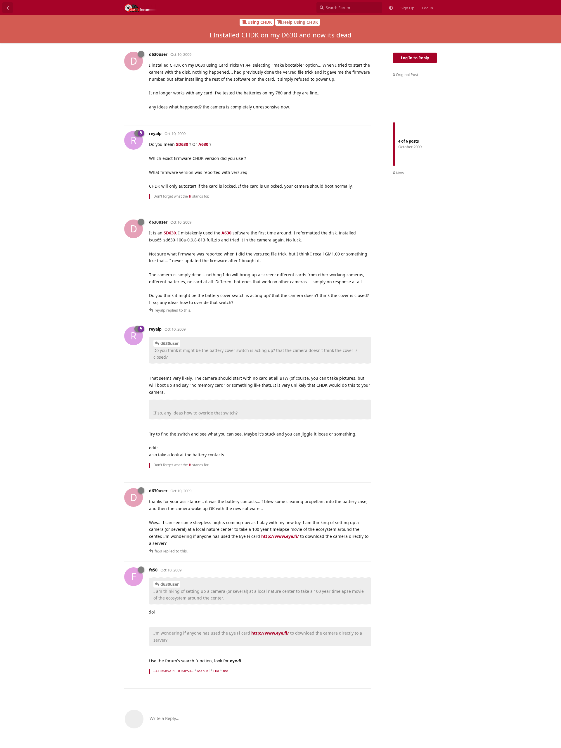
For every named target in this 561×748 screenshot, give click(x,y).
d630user (169, 343)
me (225, 670)
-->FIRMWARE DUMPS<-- (173, 670)
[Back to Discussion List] (7, 7)
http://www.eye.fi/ (280, 536)
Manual (203, 670)
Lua (216, 670)
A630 (203, 144)
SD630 (182, 144)
